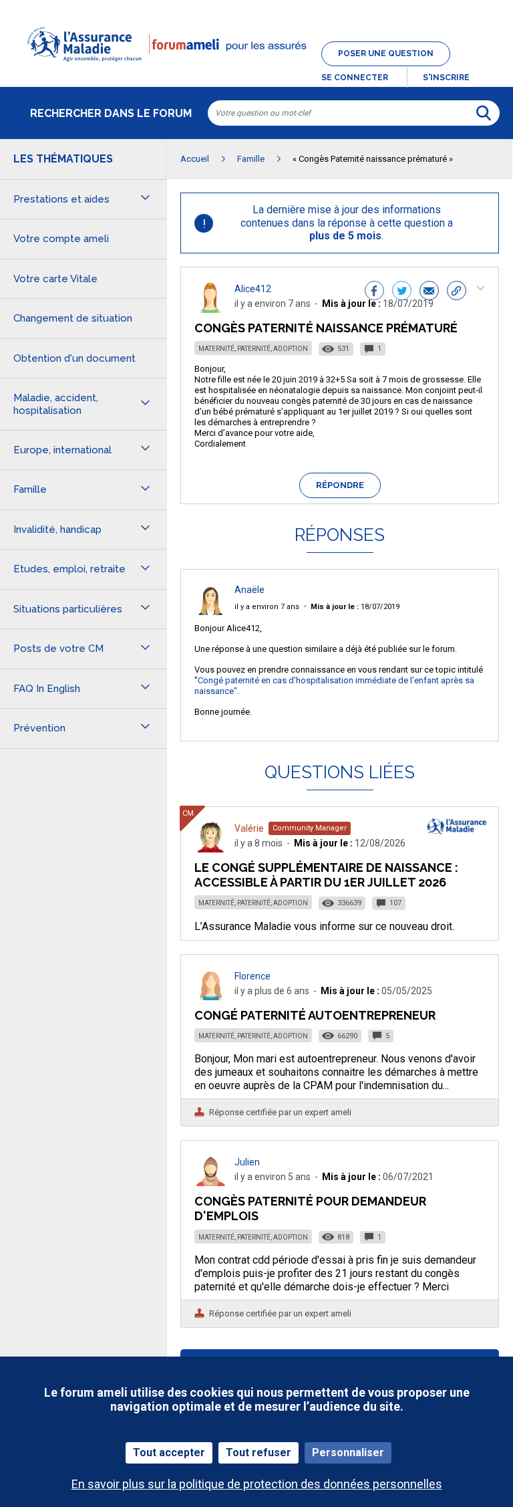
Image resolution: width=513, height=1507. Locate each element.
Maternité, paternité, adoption (253, 348)
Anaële (249, 589)
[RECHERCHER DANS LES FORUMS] (484, 113)
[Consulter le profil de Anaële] (210, 611)
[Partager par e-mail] (429, 292)
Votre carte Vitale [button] (55, 279)
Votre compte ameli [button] (61, 239)
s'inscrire (446, 77)
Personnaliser (348, 1452)
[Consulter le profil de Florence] (210, 996)
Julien (247, 1162)
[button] (256, 69)
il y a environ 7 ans (266, 606)
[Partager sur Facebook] (374, 292)
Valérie (249, 828)
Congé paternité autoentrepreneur (315, 1015)
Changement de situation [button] (72, 318)
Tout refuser (258, 1452)
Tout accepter (169, 1452)
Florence (252, 976)
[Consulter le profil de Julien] (210, 1182)
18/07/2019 (355, 606)
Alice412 (252, 288)
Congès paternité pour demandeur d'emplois (310, 1208)
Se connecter (354, 77)
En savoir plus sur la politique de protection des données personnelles (256, 1484)
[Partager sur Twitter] (401, 292)
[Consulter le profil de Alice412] (210, 309)
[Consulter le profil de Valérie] (210, 848)
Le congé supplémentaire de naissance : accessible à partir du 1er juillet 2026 (326, 874)
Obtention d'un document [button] (74, 358)
